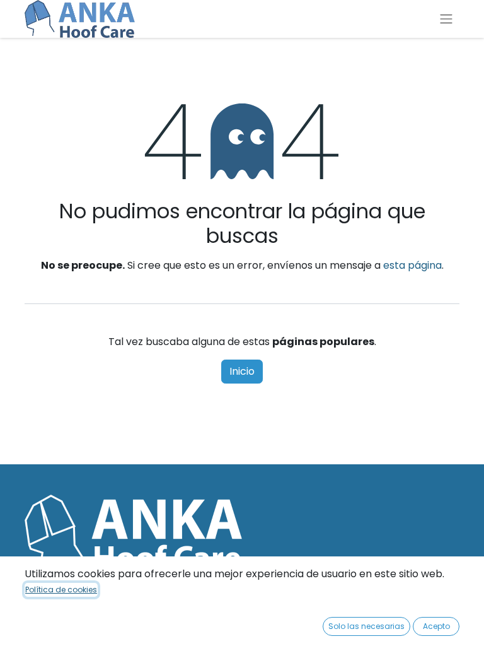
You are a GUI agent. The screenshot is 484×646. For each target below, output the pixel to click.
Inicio (242, 371)
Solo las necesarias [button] (366, 626)
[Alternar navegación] (446, 19)
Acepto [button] (436, 626)
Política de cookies (61, 589)
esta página (412, 265)
